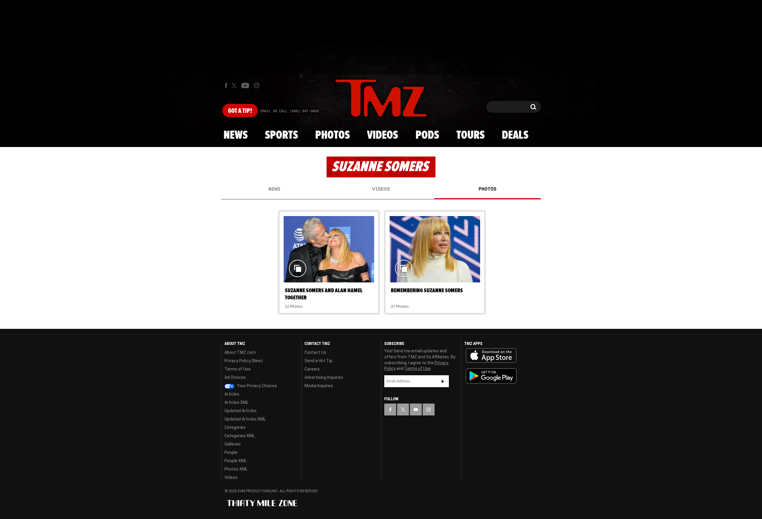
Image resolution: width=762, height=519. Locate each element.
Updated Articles (240, 410)
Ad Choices (235, 377)
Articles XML (236, 402)
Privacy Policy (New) (243, 360)
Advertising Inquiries (324, 377)
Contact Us (315, 352)
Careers (312, 369)
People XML (235, 460)
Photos (332, 135)
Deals (515, 135)
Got (240, 111)
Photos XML (236, 469)
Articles (231, 394)
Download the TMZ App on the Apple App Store (491, 355)
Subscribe (443, 381)
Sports (281, 135)
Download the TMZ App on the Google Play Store (491, 376)
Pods (427, 135)
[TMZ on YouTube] (416, 409)
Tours (470, 135)
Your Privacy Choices (256, 385)
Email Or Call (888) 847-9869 (289, 111)
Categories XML (239, 435)
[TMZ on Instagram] (257, 85)
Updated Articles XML (245, 419)
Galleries (232, 444)
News (236, 135)
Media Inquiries (319, 385)
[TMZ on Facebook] (226, 85)
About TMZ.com (240, 352)
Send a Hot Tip (318, 360)
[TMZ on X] (235, 85)
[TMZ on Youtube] (245, 85)
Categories (235, 427)
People (231, 452)
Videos (382, 135)
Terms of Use (237, 369)
